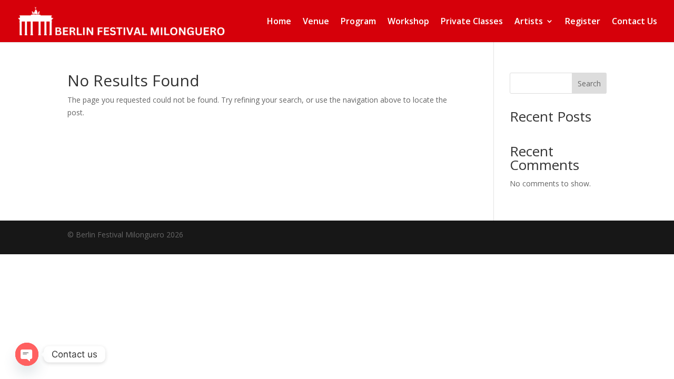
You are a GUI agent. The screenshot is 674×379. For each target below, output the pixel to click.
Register (582, 22)
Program (358, 22)
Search (589, 83)
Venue (316, 22)
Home (279, 22)
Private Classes (472, 22)
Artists (528, 22)
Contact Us (634, 22)
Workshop (408, 22)
